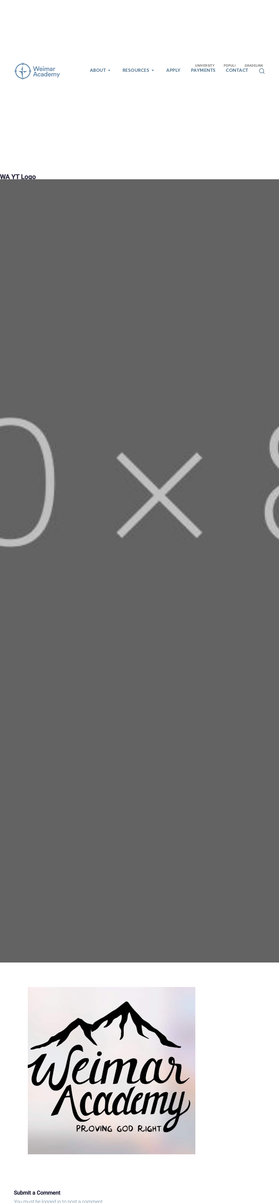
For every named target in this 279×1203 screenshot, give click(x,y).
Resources (136, 71)
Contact (237, 71)
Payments (203, 71)
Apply (173, 71)
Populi (229, 65)
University (204, 65)
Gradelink (254, 65)
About (98, 71)
